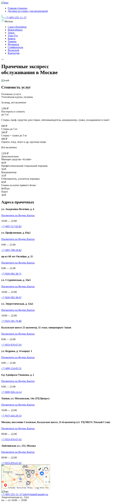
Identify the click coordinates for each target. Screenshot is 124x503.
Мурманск (13, 44)
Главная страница (17, 8)
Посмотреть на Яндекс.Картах (18, 215)
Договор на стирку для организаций (28, 11)
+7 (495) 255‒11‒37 (15, 17)
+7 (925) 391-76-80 (11, 321)
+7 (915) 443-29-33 (11, 415)
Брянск (12, 38)
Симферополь (15, 47)
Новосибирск (15, 29)
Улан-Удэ (13, 35)
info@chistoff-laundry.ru (35, 494)
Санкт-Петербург (17, 27)
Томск (11, 32)
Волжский (13, 50)
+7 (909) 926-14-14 (11, 392)
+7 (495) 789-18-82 (11, 250)
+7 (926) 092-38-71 (11, 273)
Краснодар (14, 53)
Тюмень (12, 41)
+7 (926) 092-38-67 (11, 297)
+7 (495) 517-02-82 (11, 226)
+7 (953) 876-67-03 (11, 344)
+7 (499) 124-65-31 (11, 368)
